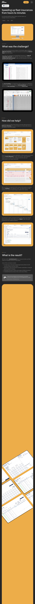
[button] (31, 2)
